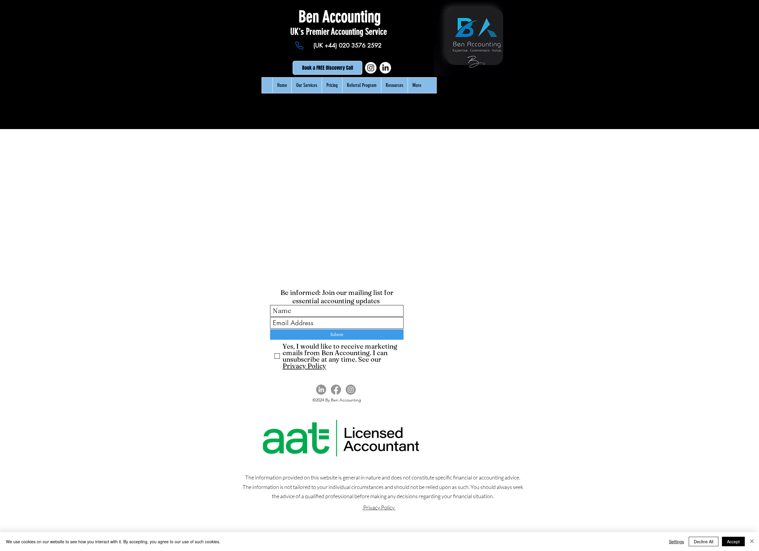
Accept (733, 541)
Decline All (703, 541)
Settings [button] (676, 541)
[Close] (751, 541)
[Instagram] (371, 68)
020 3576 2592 (360, 45)
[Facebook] (336, 390)
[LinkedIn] (385, 68)
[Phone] (299, 46)
